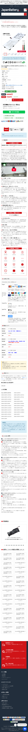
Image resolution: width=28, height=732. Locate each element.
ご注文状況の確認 (5, 694)
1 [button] (4, 545)
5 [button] (11, 545)
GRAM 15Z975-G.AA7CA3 (6, 416)
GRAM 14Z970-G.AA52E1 (6, 405)
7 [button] (14, 545)
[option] (14, 41)
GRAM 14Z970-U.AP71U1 (6, 397)
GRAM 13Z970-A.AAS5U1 (19, 416)
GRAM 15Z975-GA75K (18, 401)
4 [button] (9, 545)
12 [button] (23, 545)
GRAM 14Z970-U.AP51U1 (6, 414)
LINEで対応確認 (15, 111)
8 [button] (16, 545)
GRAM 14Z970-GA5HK (5, 403)
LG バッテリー (8, 20)
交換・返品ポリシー (6, 687)
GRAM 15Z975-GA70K (18, 407)
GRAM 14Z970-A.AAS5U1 (19, 405)
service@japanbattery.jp (6, 706)
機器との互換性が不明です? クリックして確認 (14, 85)
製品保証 (4, 675)
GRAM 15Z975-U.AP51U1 (6, 394)
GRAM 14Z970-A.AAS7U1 (19, 394)
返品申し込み (4, 689)
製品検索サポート (5, 704)
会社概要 (11, 5)
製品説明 (6, 129)
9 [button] (18, 545)
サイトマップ (4, 679)
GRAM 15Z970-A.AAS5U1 (6, 399)
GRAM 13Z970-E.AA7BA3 (6, 412)
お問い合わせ (16, 5)
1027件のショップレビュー (13, 69)
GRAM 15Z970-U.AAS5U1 (19, 403)
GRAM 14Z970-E (17, 392)
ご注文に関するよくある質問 (7, 686)
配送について (4, 696)
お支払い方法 (4, 697)
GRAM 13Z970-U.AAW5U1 (19, 412)
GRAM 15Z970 (17, 414)
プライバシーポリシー (6, 677)
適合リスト (16, 129)
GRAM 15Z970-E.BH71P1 (6, 401)
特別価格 (3, 96)
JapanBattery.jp (13, 726)
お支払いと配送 (11, 129)
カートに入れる (18, 100)
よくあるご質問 (22, 129)
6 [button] (13, 545)
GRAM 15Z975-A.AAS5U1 (6, 407)
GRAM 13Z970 (4, 418)
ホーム (2, 20)
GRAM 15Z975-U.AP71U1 (19, 397)
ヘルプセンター (24, 5)
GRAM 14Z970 (17, 399)
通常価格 (3, 94)
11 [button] (21, 545)
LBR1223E (3, 385)
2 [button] (6, 545)
